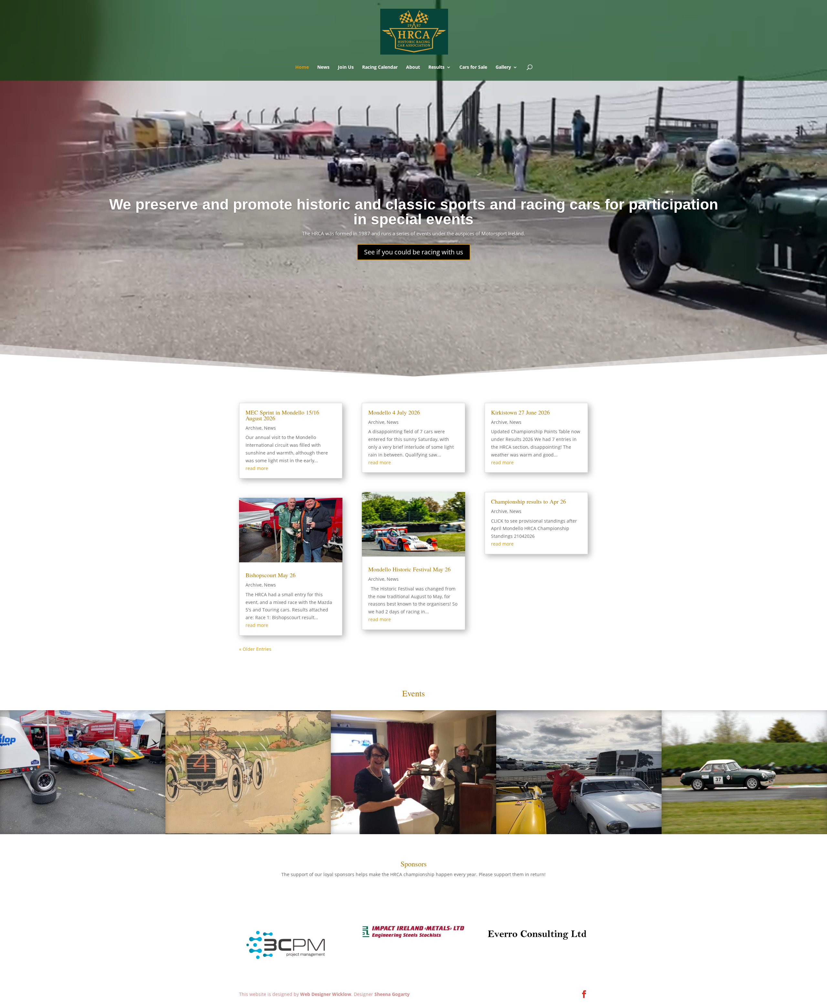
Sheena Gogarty (392, 994)
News (323, 67)
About (413, 67)
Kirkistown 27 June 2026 (520, 412)
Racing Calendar (380, 67)
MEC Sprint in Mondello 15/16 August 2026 (282, 415)
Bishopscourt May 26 (271, 575)
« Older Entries (255, 649)
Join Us (346, 67)
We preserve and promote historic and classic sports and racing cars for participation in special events (413, 212)
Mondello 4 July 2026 (394, 412)
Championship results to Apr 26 (528, 501)
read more (257, 468)
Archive (254, 428)
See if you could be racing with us (413, 252)
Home (302, 67)
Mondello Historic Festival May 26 (409, 569)
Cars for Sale (473, 67)
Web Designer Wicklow (325, 994)
